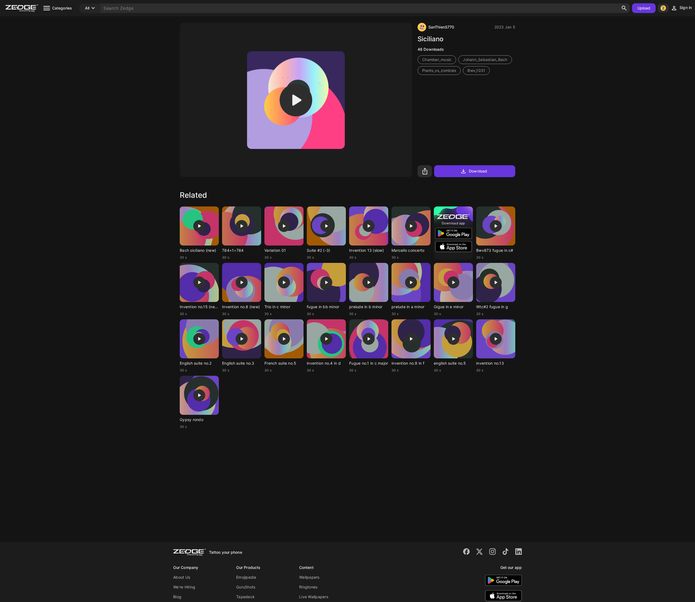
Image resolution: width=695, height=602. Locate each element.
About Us (181, 577)
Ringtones (308, 587)
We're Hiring (184, 587)
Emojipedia (246, 577)
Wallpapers (309, 577)
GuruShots (245, 587)
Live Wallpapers (313, 596)
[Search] (624, 8)
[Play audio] (296, 100)
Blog (177, 596)
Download (478, 171)
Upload (643, 8)
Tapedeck (245, 596)
